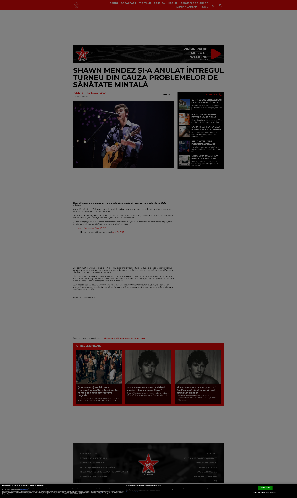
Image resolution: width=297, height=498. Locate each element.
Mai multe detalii (24, 489)
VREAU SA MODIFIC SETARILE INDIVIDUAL (264, 492)
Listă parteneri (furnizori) (132, 491)
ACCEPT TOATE (265, 487)
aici (101, 492)
